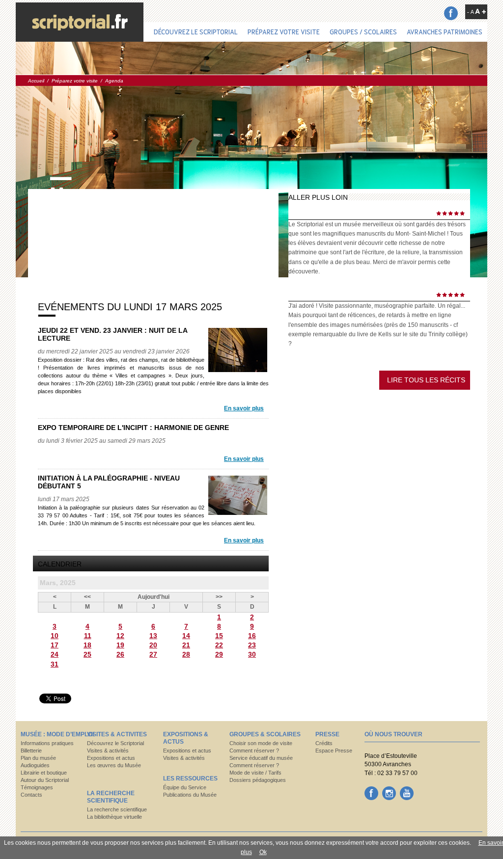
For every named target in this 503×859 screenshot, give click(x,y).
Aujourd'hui (153, 596)
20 (153, 645)
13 (153, 636)
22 (219, 645)
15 (219, 636)
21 (186, 645)
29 (219, 654)
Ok (263, 852)
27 (153, 654)
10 (54, 636)
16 (252, 636)
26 (120, 654)
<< (87, 596)
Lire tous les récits (426, 380)
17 (54, 645)
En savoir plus (244, 408)
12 (120, 636)
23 (252, 645)
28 (186, 654)
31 (54, 664)
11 (87, 636)
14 (186, 636)
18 (87, 645)
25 (87, 654)
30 (252, 654)
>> (219, 596)
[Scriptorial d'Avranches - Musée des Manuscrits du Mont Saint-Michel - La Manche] (79, 22)
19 (120, 645)
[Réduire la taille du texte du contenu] (470, 11)
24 (54, 654)
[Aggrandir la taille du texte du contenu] (480, 11)
